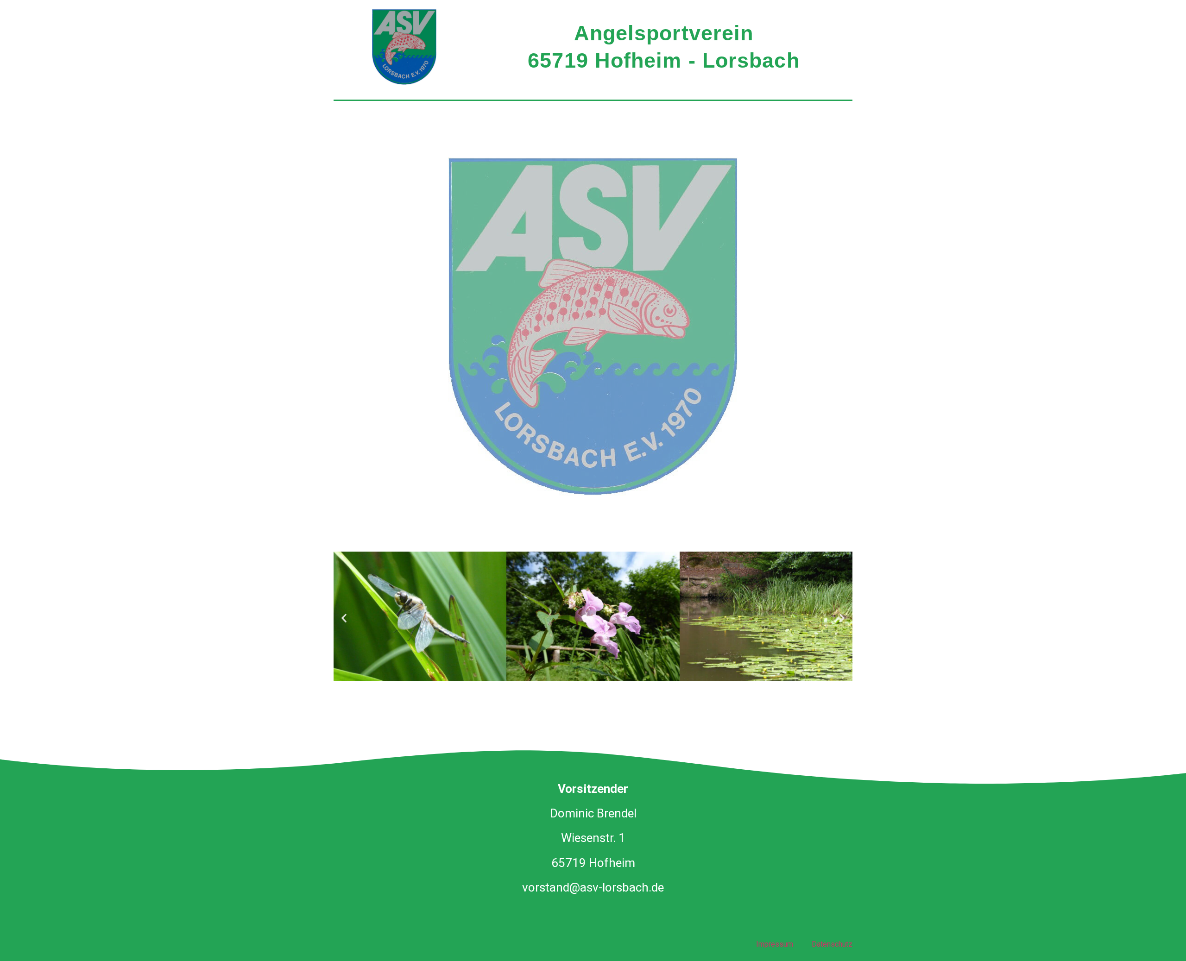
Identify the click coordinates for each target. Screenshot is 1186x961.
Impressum (774, 944)
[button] (344, 618)
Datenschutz (832, 944)
